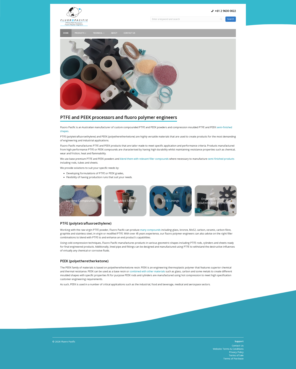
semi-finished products (221, 158)
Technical (98, 33)
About (114, 33)
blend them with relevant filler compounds (144, 158)
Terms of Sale (236, 355)
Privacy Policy (236, 352)
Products (79, 33)
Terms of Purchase (233, 358)
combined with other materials (147, 271)
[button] (87, 33)
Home (65, 33)
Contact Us (129, 33)
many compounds (150, 230)
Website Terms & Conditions (228, 349)
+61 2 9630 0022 (225, 11)
